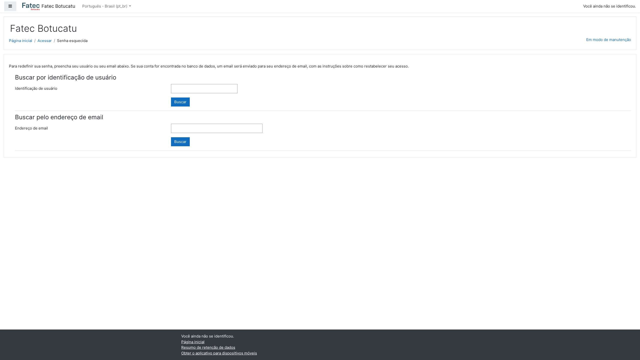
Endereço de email (31, 128)
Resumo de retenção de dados (208, 347)
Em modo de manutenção (608, 39)
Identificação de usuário (36, 88)
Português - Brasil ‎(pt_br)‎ (105, 6)
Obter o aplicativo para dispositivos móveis (219, 353)
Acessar (45, 40)
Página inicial (20, 40)
